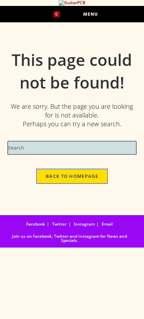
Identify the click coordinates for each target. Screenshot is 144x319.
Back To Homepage (72, 176)
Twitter (59, 224)
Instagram (84, 224)
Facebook (35, 224)
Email (107, 224)
